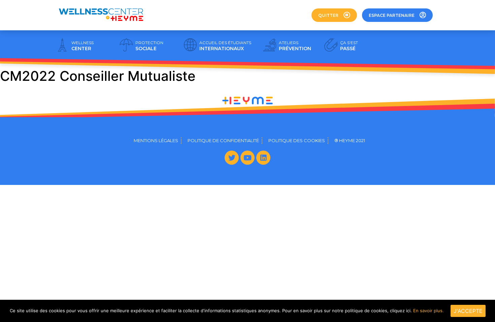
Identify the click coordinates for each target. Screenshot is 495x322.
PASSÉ (349, 46)
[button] (334, 15)
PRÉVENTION (295, 46)
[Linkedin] (263, 158)
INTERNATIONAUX (225, 46)
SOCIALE (149, 46)
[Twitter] (232, 158)
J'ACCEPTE (468, 311)
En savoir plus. (428, 310)
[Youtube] (247, 158)
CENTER (82, 46)
